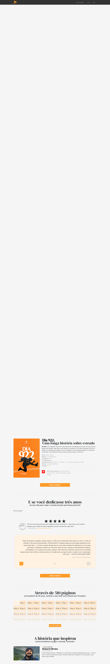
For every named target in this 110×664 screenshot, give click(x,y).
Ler (49, 465)
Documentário (80, 2)
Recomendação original (42, 528)
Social (49, 528)
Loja (94, 2)
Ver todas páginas (55, 625)
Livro (88, 2)
